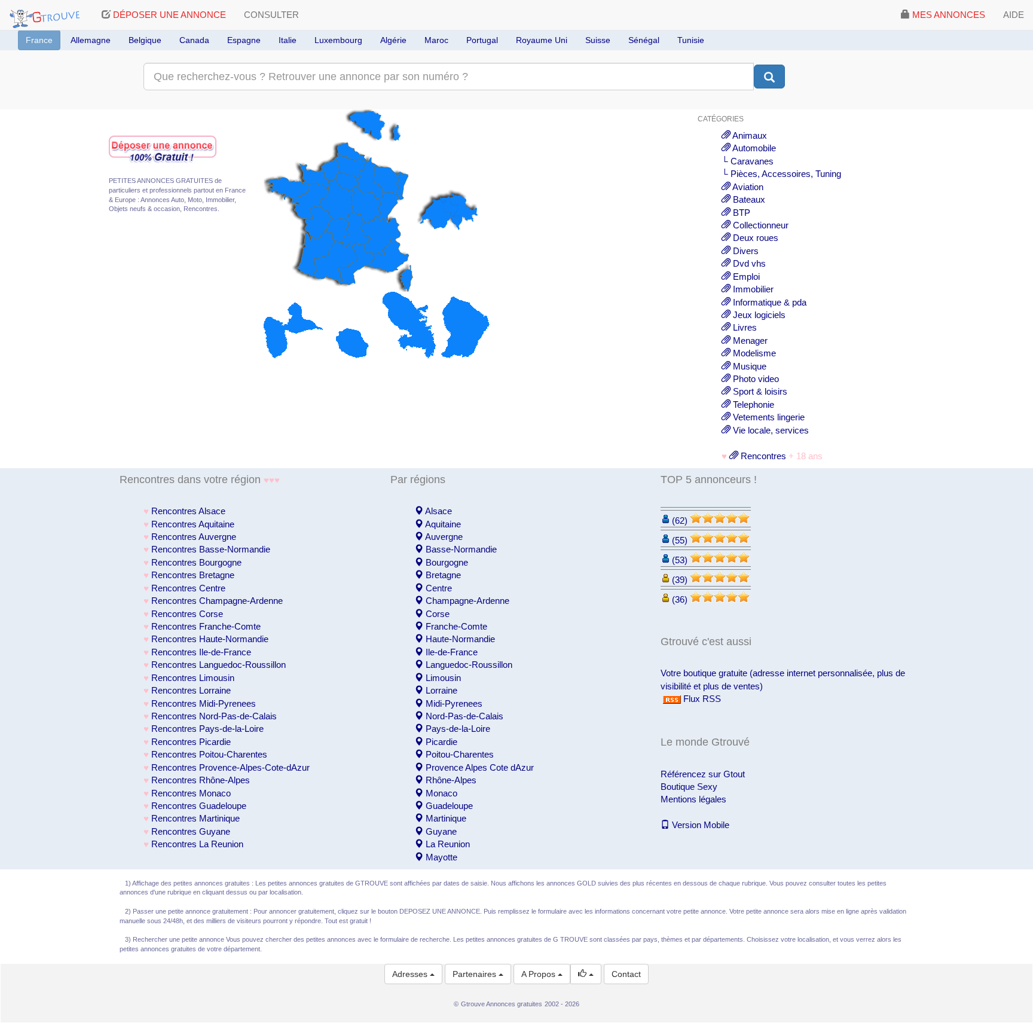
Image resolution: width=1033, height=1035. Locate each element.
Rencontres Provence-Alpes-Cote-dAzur (230, 767)
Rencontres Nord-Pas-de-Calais (214, 716)
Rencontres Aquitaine (192, 524)
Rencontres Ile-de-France (201, 652)
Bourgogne (445, 562)
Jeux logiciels (758, 315)
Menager (749, 340)
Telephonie (752, 404)
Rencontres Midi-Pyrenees (203, 703)
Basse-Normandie (460, 549)
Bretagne (442, 575)
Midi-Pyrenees (452, 703)
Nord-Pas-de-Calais (463, 716)
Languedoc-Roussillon (467, 665)
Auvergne (443, 537)
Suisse (597, 40)
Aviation (747, 187)
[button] (585, 974)
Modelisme (753, 353)
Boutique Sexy (689, 786)
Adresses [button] (411, 974)
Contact (626, 974)
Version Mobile (699, 825)
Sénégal (643, 40)
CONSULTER (271, 15)
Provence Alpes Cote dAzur (478, 767)
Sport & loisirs (759, 391)
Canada (194, 40)
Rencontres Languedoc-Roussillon (218, 665)
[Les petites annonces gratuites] (46, 15)
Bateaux (748, 199)
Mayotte (440, 857)
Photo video (755, 379)
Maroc (436, 40)
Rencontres (762, 456)
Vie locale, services (770, 430)
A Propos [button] (539, 974)
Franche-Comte (455, 626)
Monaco (440, 793)
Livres (744, 327)
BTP (740, 212)
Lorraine (440, 690)
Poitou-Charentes (458, 754)
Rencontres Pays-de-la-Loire (207, 728)
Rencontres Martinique (195, 818)
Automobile (753, 148)
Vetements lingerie (768, 417)
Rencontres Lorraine (191, 690)
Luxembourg (338, 40)
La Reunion (446, 844)
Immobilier (752, 289)
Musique (748, 366)
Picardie (440, 742)
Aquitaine (442, 524)
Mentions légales (693, 799)
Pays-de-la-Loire (456, 728)
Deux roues (754, 238)
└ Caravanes (748, 161)
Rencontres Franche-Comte (206, 626)
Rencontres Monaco (191, 793)
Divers (745, 251)
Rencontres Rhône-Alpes (200, 780)
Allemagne (91, 40)
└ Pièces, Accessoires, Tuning (781, 174)
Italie (288, 40)
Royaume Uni (541, 40)
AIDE (1013, 15)
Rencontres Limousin (192, 678)
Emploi (745, 276)
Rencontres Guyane (190, 831)
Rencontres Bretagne (192, 575)
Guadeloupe (448, 806)
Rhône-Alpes (449, 780)
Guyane (440, 831)
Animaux (749, 135)
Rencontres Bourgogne (196, 562)
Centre (437, 588)
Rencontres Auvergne (193, 537)
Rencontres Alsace (188, 511)
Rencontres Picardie (191, 742)
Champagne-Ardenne (466, 601)
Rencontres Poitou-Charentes (209, 754)
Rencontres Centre (188, 588)
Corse (436, 614)
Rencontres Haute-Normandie (209, 639)
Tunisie (690, 40)
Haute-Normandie (459, 639)
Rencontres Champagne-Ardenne (217, 601)
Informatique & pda (768, 302)
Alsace (437, 511)
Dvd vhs (748, 263)
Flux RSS (701, 699)
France (39, 40)
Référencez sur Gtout (703, 774)
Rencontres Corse (187, 614)
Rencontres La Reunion (197, 844)
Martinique (444, 818)
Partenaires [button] (476, 974)
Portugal (482, 40)
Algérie (393, 40)
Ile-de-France (450, 652)
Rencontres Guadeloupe (198, 806)
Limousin (442, 678)
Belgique (145, 40)
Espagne (244, 40)
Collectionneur (759, 225)
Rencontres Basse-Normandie (210, 549)
